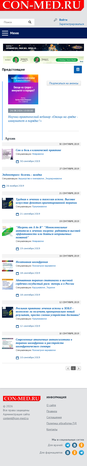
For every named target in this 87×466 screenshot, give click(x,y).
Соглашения (54, 417)
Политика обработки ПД (62, 423)
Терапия (51, 287)
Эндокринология (54, 178)
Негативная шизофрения (32, 262)
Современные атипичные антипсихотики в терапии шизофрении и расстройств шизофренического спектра (44, 342)
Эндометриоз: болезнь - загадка (22, 175)
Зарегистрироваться (71, 24)
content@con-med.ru (16, 418)
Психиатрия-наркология (44, 265)
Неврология (38, 154)
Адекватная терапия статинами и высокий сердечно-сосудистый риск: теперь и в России (45, 282)
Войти (63, 19)
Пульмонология (39, 206)
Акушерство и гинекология (31, 178)
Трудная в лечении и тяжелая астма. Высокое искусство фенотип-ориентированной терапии (46, 201)
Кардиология (38, 287)
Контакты (52, 429)
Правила (52, 411)
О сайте (51, 405)
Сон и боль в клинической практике (38, 150)
